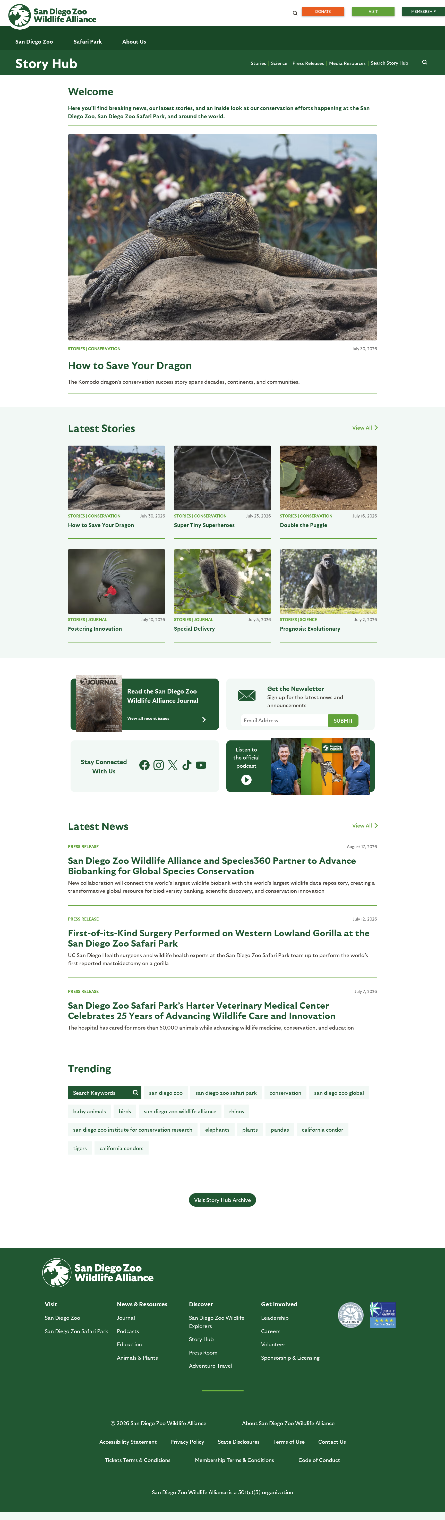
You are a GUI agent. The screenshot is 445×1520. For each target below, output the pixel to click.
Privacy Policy (187, 1441)
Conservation (104, 348)
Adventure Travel (210, 1365)
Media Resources (347, 63)
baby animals (89, 1111)
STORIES (76, 348)
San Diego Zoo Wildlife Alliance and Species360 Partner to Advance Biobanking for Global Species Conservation (212, 865)
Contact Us (332, 1441)
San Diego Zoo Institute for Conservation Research (132, 1129)
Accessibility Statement (128, 1441)
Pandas (280, 1129)
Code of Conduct (319, 1460)
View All (362, 427)
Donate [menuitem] (323, 11)
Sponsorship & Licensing (290, 1357)
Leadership (275, 1317)
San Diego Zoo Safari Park (226, 1092)
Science (279, 63)
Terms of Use (289, 1441)
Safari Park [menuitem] (88, 41)
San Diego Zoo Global (339, 1092)
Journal (97, 619)
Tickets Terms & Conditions (137, 1460)
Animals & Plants (137, 1357)
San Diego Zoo (62, 1317)
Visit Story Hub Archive (222, 1200)
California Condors (121, 1148)
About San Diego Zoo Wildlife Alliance (288, 1423)
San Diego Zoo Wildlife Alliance (180, 1111)
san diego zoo (166, 1092)
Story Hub (46, 62)
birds (125, 1111)
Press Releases (308, 63)
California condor (322, 1129)
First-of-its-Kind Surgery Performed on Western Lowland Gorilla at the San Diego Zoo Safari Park (219, 937)
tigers (80, 1148)
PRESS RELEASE (83, 846)
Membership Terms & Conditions (234, 1460)
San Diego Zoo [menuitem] (34, 41)
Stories (258, 63)
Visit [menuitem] (373, 11)
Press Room (203, 1352)
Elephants (217, 1129)
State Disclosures (239, 1441)
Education (129, 1344)
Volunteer (273, 1344)
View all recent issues (148, 718)
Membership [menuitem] (423, 11)
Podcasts (128, 1331)
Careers (270, 1331)
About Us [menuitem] (134, 41)
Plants (250, 1129)
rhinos (236, 1111)
